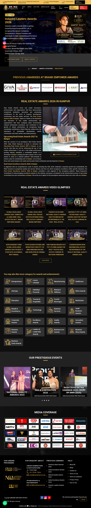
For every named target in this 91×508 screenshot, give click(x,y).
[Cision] (22, 445)
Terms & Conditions (76, 477)
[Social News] (69, 445)
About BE (23, 7)
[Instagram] (45, 497)
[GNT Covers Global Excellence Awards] (34, 421)
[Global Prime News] (81, 439)
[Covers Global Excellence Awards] (81, 421)
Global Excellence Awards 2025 (56, 471)
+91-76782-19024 (35, 472)
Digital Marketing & (54, 506)
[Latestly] (57, 433)
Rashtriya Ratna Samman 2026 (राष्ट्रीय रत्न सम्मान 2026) (73, 390)
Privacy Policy (74, 480)
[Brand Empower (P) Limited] (11, 7)
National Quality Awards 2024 (55, 476)
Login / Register (82, 7)
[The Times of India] (69, 421)
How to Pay (73, 483)
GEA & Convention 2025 (45, 391)
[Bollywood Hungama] (57, 439)
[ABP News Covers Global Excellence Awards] (22, 421)
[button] (42, 400)
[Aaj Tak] (10, 445)
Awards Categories (46, 68)
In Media (60, 7)
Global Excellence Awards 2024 (56, 481)
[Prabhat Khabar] (46, 439)
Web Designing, (43, 506)
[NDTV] (10, 427)
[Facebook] (42, 497)
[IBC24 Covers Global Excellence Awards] (10, 433)
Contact (66, 7)
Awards (29, 6)
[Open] (28, 8)
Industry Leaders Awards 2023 (56, 486)
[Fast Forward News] (57, 445)
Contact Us (73, 470)
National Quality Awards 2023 (17, 393)
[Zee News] (57, 421)
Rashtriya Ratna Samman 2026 (56, 466)
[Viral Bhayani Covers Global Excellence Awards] (22, 433)
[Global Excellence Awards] (13, 469)
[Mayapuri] (69, 439)
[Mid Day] (46, 421)
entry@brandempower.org (37, 475)
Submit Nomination (79, 2)
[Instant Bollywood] (46, 445)
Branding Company (66, 506)
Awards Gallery (45, 6)
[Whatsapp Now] (5, 503)
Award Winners (53, 7)
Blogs (71, 467)
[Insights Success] (34, 445)
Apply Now (36, 6)
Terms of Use (74, 474)
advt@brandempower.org (37, 485)
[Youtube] (49, 497)
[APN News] (69, 433)
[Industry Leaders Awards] (13, 486)
